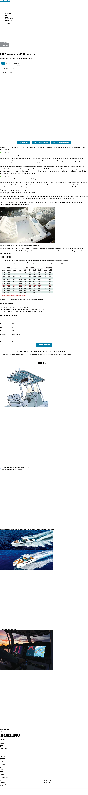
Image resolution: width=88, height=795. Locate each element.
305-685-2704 (47, 351)
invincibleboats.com (59, 351)
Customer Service (3, 748)
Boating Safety (9, 18)
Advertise (7, 23)
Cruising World (47, 780)
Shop (6, 22)
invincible (69, 354)
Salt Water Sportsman (48, 782)
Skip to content (5, 1)
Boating (1, 780)
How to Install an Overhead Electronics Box (15, 467)
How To (7, 15)
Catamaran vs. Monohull (8, 629)
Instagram (2, 772)
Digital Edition (3, 746)
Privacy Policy (3, 756)
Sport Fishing (3, 784)
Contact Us (2, 759)
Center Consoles (53, 354)
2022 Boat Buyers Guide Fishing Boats (29, 354)
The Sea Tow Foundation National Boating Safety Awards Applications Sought (27, 529)
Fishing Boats (62, 354)
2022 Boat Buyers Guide (12, 354)
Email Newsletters (3, 767)
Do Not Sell (2, 750)
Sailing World (3, 782)
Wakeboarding (47, 784)
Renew (1, 745)
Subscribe (2, 743)
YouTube (2, 774)
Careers (1, 761)
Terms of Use (2, 758)
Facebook (2, 769)
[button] (44, 76)
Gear (6, 17)
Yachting (2, 785)
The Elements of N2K (7, 729)
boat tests (42, 354)
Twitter (1, 771)
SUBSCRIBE (7, 42)
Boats (6, 12)
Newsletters (8, 20)
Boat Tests (8, 13)
